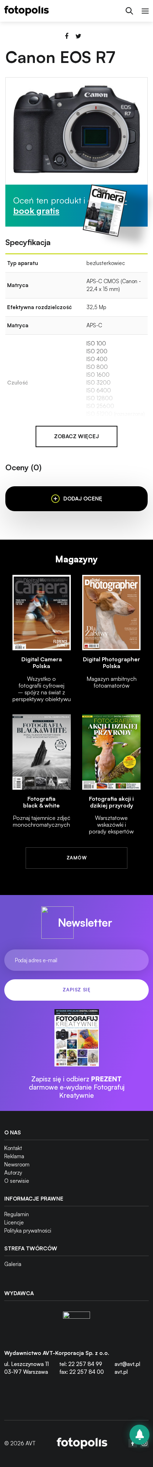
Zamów (76, 857)
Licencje (14, 1222)
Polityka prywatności (27, 1230)
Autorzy (13, 1172)
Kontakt (13, 1148)
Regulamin (16, 1214)
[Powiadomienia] (139, 1435)
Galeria (12, 1264)
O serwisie (16, 1180)
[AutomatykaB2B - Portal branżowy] (82, 1443)
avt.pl (121, 1371)
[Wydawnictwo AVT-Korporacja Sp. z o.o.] (76, 1325)
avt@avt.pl (127, 1364)
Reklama (14, 1156)
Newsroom (17, 1164)
